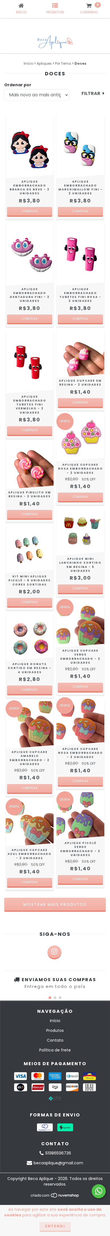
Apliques (44, 63)
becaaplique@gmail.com (58, 1163)
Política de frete (55, 1050)
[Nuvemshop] (55, 1197)
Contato (55, 1040)
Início (28, 63)
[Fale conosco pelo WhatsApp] (99, 1191)
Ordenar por (17, 85)
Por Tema (63, 63)
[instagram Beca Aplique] (54, 952)
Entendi (55, 1226)
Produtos (55, 1030)
